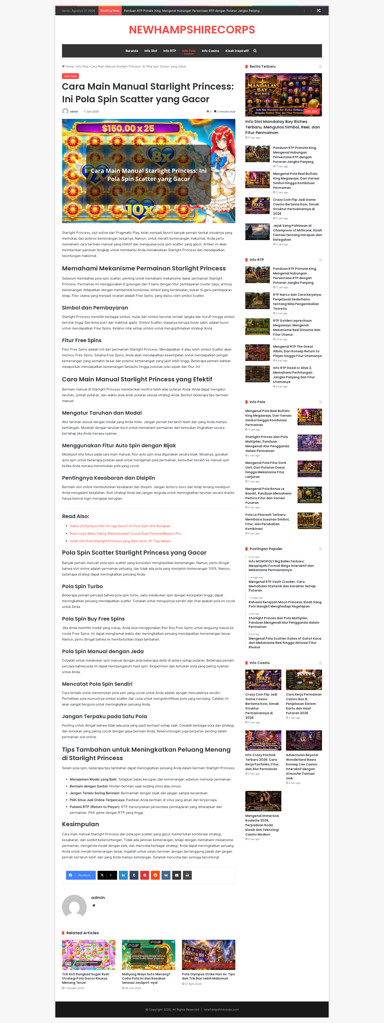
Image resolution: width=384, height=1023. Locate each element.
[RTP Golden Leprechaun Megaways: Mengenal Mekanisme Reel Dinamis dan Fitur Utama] (257, 326)
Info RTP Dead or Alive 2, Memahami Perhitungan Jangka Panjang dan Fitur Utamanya (294, 375)
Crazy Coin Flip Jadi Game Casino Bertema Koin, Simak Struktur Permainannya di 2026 (296, 206)
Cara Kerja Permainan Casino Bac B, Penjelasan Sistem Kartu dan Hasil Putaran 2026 (304, 703)
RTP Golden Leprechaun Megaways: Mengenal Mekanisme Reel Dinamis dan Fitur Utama (296, 327)
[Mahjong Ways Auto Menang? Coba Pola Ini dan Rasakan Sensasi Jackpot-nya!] (148, 955)
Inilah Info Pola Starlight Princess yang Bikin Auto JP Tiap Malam (120, 541)
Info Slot (150, 51)
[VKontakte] (166, 875)
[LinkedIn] (123, 875)
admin (74, 111)
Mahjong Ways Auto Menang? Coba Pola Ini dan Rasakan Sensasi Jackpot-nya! (146, 978)
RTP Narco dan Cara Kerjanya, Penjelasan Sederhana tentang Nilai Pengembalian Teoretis (297, 301)
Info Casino (210, 51)
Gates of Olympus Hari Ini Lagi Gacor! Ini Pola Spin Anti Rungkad (120, 526)
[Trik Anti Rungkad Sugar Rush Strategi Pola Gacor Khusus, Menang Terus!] (88, 955)
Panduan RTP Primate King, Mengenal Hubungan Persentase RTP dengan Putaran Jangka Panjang (192, 10)
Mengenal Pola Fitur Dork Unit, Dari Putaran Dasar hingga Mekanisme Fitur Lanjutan (265, 470)
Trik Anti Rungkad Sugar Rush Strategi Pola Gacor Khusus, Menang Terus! (85, 978)
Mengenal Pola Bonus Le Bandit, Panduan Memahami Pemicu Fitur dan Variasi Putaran (268, 496)
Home (69, 66)
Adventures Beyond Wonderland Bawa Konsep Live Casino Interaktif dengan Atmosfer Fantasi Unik (302, 767)
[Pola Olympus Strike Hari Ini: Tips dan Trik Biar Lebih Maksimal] (208, 955)
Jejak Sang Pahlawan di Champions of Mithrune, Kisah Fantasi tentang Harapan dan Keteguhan (297, 232)
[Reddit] (155, 875)
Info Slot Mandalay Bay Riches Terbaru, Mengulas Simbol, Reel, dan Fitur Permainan (282, 127)
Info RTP (169, 51)
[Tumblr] (134, 875)
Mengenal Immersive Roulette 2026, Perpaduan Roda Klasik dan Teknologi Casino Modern (262, 825)
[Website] (93, 905)
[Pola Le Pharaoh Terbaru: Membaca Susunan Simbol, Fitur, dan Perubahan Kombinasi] (310, 520)
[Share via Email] (176, 875)
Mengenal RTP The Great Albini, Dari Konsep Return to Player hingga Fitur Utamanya (297, 351)
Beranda (132, 51)
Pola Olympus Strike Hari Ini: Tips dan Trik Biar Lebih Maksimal (208, 976)
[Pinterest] (144, 875)
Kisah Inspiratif (237, 51)
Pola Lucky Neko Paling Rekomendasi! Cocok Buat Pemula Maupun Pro (125, 533)
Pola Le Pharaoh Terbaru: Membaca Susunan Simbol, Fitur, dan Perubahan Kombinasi (267, 521)
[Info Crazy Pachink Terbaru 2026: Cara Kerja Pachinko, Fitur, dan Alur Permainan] (263, 740)
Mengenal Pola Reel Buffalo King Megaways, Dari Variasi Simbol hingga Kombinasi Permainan (296, 180)
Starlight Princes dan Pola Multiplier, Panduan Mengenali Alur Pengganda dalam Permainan (267, 444)
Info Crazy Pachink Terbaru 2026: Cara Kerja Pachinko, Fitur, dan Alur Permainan (262, 762)
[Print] (187, 875)
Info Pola (189, 51)
